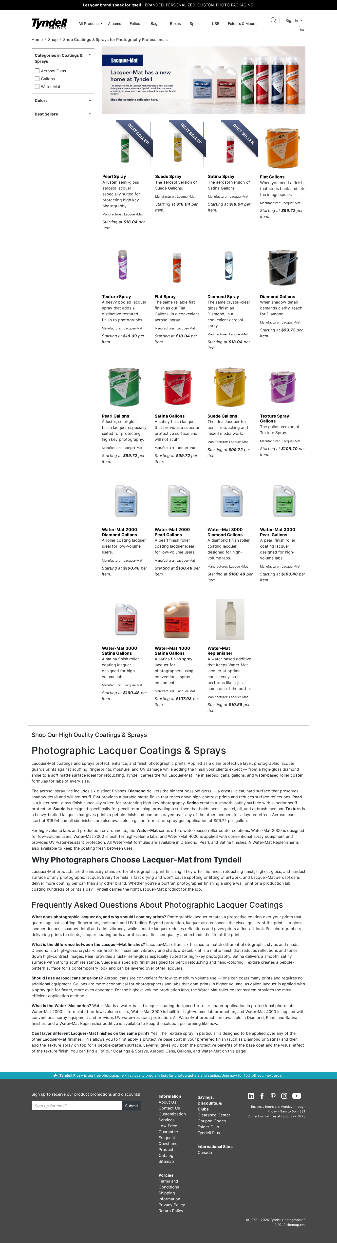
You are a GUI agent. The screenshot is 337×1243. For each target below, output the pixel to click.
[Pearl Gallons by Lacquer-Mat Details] (124, 387)
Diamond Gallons (277, 296)
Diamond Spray (223, 296)
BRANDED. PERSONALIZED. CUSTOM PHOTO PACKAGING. (168, 4)
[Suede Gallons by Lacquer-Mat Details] (230, 387)
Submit (131, 1105)
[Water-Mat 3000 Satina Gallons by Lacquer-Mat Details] (124, 619)
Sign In (292, 20)
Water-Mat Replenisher (219, 651)
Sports (196, 23)
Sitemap (166, 1161)
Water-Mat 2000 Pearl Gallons (172, 532)
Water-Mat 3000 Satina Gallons (119, 651)
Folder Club (208, 1126)
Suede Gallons (222, 416)
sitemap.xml (295, 1225)
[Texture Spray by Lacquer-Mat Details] (124, 267)
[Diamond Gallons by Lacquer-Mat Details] (282, 267)
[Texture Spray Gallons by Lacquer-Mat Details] (282, 387)
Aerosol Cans (53, 70)
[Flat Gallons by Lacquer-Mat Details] (282, 148)
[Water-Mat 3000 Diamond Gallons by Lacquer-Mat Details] (230, 501)
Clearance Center (214, 1114)
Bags (155, 23)
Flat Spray (165, 296)
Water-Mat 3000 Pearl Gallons (277, 532)
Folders (243, 23)
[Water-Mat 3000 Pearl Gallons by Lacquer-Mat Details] (282, 501)
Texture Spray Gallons (274, 418)
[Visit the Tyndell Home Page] (50, 23)
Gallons (48, 78)
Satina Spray (221, 176)
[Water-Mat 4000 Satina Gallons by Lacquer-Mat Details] (177, 619)
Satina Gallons (170, 416)
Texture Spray (116, 296)
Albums (114, 23)
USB (216, 23)
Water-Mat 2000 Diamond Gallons (119, 532)
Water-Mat (50, 86)
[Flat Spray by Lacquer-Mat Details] (177, 267)
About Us (167, 1102)
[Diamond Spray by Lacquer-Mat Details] (230, 267)
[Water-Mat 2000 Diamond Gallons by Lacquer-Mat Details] (124, 501)
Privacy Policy (172, 1204)
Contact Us (169, 1108)
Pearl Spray (114, 176)
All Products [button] (89, 23)
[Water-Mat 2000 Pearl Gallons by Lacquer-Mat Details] (177, 501)
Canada (205, 1152)
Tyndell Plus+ (71, 1075)
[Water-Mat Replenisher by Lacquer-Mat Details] (230, 619)
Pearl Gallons (115, 416)
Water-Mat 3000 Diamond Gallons (225, 532)
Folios (135, 23)
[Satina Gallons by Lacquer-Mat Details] (177, 387)
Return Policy (171, 1210)
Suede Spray (168, 176)
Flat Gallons (272, 176)
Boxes (175, 23)
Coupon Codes (212, 1120)
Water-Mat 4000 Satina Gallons (172, 651)
